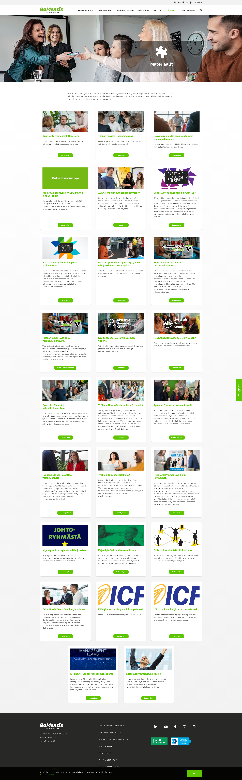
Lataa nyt (121, 636)
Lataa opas (65, 155)
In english (198, 2)
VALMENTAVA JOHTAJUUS (112, 726)
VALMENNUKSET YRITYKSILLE (113, 739)
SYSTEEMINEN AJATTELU (111, 732)
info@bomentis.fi (47, 741)
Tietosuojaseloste (48, 775)
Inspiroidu (143, 10)
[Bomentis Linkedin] (175, 2)
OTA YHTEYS (105, 753)
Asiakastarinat (125, 10)
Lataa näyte (65, 437)
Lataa (121, 225)
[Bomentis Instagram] (187, 2)
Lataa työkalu (176, 437)
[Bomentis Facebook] (183, 2)
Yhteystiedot (187, 10)
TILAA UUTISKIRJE (108, 760)
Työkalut (170, 10)
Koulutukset (106, 10)
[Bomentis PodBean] (190, 2)
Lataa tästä (121, 368)
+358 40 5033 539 (48, 737)
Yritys (157, 10)
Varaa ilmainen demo (65, 368)
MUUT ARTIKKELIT (108, 746)
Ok (194, 773)
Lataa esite (65, 225)
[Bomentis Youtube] (179, 2)
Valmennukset (86, 10)
